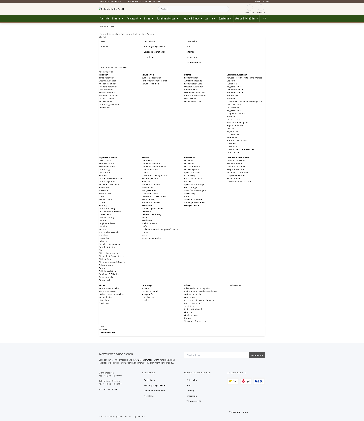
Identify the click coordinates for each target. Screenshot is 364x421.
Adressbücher (233, 152)
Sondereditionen (235, 89)
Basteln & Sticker (107, 247)
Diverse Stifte (233, 119)
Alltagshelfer (148, 294)
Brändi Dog (189, 175)
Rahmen (103, 241)
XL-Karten (103, 175)
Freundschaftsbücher (194, 92)
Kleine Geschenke (150, 169)
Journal (230, 128)
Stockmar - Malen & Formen (112, 262)
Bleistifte (231, 80)
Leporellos (104, 238)
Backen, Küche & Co (193, 303)
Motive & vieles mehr (109, 184)
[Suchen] (226, 9)
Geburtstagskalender (109, 104)
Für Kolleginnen (191, 169)
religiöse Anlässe (107, 223)
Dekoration (147, 211)
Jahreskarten (105, 172)
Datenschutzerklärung (148, 359)
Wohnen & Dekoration (237, 172)
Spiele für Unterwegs (194, 184)
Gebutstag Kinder (107, 181)
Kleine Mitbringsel (193, 309)
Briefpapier (232, 137)
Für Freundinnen (192, 166)
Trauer (145, 232)
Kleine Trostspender (151, 238)
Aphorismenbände (193, 80)
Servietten (104, 303)
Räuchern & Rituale (236, 166)
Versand (141, 416)
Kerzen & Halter (234, 163)
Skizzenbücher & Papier (110, 253)
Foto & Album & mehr (109, 232)
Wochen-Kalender (107, 80)
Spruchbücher (191, 77)
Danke (102, 202)
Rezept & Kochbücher (109, 288)
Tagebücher (232, 131)
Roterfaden (104, 107)
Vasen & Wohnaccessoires (239, 181)
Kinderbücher (190, 89)
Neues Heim (105, 214)
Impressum (192, 57)
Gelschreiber (233, 107)
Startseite (104, 18)
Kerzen (145, 172)
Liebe (101, 196)
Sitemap (190, 51)
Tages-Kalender (106, 77)
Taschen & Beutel (150, 291)
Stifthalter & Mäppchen (238, 122)
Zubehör (231, 98)
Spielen (145, 288)
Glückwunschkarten (151, 163)
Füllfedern (232, 83)
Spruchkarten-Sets (150, 83)
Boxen (102, 268)
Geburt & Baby (149, 199)
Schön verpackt (106, 265)
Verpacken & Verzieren (195, 321)
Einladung (104, 226)
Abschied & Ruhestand (110, 211)
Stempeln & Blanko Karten (111, 256)
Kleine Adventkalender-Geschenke (200, 291)
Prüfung (103, 205)
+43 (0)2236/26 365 (108, 389)
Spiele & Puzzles (192, 172)
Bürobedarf (104, 280)
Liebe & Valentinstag (151, 214)
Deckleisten (149, 41)
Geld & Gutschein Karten (111, 178)
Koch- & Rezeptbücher (195, 95)
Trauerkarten (105, 193)
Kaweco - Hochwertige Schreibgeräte (244, 77)
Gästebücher (233, 134)
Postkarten (104, 190)
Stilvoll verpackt (191, 193)
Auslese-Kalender (107, 83)
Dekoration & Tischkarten (154, 196)
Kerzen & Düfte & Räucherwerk (199, 300)
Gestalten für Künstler (109, 244)
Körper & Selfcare (235, 169)
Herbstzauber (235, 285)
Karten (145, 217)
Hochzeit (103, 220)
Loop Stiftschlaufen (236, 113)
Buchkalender (105, 101)
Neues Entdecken (192, 101)
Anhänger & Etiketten (109, 274)
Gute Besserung (106, 217)
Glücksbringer (191, 187)
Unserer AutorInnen (193, 86)
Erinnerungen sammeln (153, 208)
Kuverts (102, 229)
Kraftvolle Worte (106, 163)
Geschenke (147, 205)
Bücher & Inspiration (151, 77)
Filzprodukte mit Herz (237, 175)
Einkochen (104, 300)
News (257, 1)
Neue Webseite (107, 332)
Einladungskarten (150, 178)
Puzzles (187, 181)
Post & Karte (105, 160)
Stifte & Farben (106, 259)
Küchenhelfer (105, 297)
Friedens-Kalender (108, 86)
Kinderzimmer (234, 178)
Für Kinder (189, 160)
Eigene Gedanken (235, 125)
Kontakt (266, 1)
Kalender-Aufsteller (108, 95)
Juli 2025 (103, 329)
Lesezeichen (190, 98)
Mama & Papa (105, 199)
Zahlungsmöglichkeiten (155, 46)
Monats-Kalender (107, 92)
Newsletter (149, 57)
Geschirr (146, 300)
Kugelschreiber (234, 86)
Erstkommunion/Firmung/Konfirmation (160, 229)
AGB (189, 46)
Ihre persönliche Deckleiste (114, 67)
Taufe (144, 226)
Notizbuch (232, 146)
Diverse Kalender (107, 98)
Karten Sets (104, 187)
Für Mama (189, 163)
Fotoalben (103, 235)
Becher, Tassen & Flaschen (111, 294)
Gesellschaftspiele (193, 178)
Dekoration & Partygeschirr (154, 175)
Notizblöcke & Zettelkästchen (241, 149)
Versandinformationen (154, 51)
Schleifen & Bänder (108, 271)
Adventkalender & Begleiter (197, 288)
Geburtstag (104, 169)
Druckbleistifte (234, 104)
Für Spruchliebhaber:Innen (154, 80)
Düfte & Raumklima (236, 160)
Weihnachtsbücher (193, 294)
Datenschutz (192, 41)
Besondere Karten (107, 166)
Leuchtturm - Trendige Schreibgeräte (244, 101)
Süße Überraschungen (195, 190)
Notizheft (231, 143)
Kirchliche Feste (149, 223)
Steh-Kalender (106, 89)
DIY (100, 250)
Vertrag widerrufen (238, 412)
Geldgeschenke (106, 277)
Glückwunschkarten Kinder (154, 166)
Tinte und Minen (235, 92)
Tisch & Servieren (107, 291)
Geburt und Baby (107, 208)
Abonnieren (257, 355)
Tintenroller (232, 95)
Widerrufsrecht (194, 62)
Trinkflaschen (148, 297)
